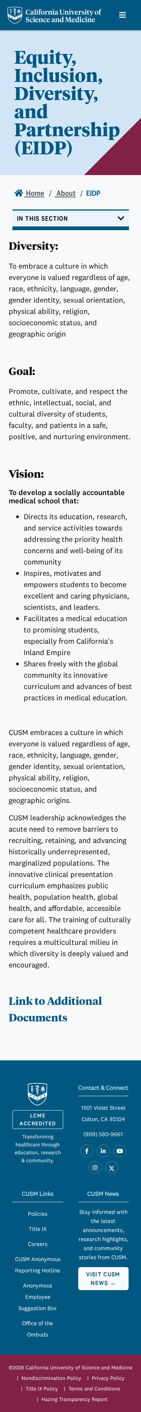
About (65, 193)
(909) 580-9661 (103, 1134)
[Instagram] (95, 1167)
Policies (37, 1213)
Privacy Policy (108, 1378)
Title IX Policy (42, 1388)
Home (34, 193)
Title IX (38, 1228)
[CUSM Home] (37, 1094)
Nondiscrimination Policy (51, 1378)
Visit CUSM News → (103, 1278)
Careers (37, 1243)
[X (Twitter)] (111, 1167)
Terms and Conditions (94, 1388)
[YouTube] (120, 1150)
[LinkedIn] (103, 1150)
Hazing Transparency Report (74, 1399)
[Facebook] (86, 1150)
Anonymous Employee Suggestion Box (37, 1297)
